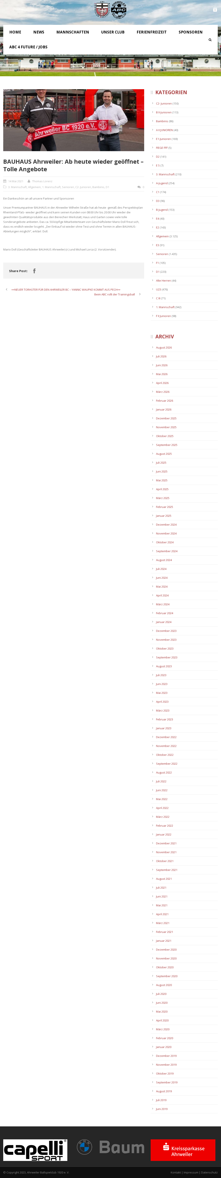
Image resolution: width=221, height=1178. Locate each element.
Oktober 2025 (165, 436)
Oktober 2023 (165, 648)
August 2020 (164, 985)
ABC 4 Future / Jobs (28, 46)
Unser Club (113, 32)
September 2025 (166, 445)
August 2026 (164, 347)
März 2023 (162, 710)
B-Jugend (162, 210)
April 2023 (162, 702)
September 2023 (166, 657)
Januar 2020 (163, 1047)
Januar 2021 (163, 941)
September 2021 (166, 870)
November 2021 (166, 852)
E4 (157, 218)
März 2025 (162, 498)
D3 (157, 201)
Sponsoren (191, 32)
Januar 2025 (163, 516)
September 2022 (166, 764)
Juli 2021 (161, 887)
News (38, 32)
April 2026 (162, 383)
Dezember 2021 (166, 843)
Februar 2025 (164, 507)
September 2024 (166, 551)
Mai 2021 (161, 905)
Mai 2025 (161, 480)
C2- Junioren (83, 187)
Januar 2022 (163, 834)
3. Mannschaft (17, 187)
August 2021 (164, 879)
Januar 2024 (163, 622)
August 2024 (164, 560)
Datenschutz (209, 1172)
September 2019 (166, 1082)
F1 (157, 263)
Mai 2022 (161, 799)
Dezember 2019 (166, 1056)
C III (158, 298)
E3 (157, 245)
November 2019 (166, 1065)
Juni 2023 (161, 684)
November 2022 (166, 746)
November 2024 (166, 533)
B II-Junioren (164, 112)
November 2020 (166, 958)
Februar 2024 (164, 613)
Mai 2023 (161, 693)
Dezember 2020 (166, 949)
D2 (157, 157)
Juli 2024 (161, 569)
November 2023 (166, 640)
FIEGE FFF (162, 148)
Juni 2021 (161, 896)
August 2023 (164, 666)
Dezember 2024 (166, 524)
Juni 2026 (161, 365)
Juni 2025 (161, 471)
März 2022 (162, 817)
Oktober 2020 (165, 967)
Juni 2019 (161, 1109)
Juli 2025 (161, 463)
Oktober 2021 (165, 861)
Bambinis (98, 187)
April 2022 (162, 808)
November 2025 (166, 427)
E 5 (158, 165)
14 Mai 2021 (15, 181)
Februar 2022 (164, 826)
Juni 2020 (161, 1003)
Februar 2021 (164, 932)
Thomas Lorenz (42, 181)
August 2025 (164, 454)
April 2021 (162, 914)
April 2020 (162, 1020)
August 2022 (164, 772)
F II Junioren (163, 316)
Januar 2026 (163, 409)
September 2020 (166, 976)
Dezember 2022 (166, 737)
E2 (157, 227)
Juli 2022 (161, 781)
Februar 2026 (164, 401)
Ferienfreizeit (152, 32)
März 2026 (162, 392)
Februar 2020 (164, 1038)
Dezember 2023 (166, 631)
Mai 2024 (161, 586)
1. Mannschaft (51, 187)
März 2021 (162, 923)
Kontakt (176, 1172)
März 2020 (162, 1029)
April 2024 (162, 595)
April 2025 (162, 489)
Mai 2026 (161, 374)
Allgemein (34, 187)
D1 (107, 187)
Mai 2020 (161, 1011)
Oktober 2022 (165, 755)
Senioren (68, 187)
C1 (157, 192)
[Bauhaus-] (73, 120)
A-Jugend (162, 183)
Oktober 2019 (165, 1073)
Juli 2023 (161, 675)
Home (15, 32)
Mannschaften (72, 32)
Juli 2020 (161, 994)
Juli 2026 (161, 356)
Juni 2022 (161, 790)
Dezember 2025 (166, 418)
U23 (158, 289)
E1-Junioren (163, 139)
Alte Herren (163, 280)
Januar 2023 (163, 728)
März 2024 (162, 604)
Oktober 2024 (165, 542)
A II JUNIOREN (164, 130)
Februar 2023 (164, 719)
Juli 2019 (161, 1100)
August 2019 (164, 1091)
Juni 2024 (161, 578)
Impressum (191, 1172)
